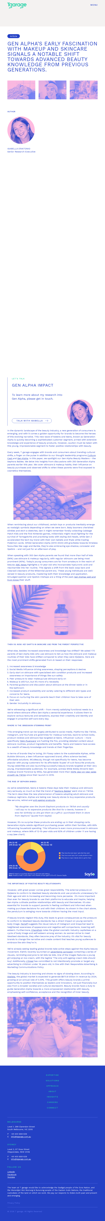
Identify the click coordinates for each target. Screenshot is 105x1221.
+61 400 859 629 (19, 1134)
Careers (52, 1102)
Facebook (11, 1174)
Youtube (11, 1177)
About (52, 1091)
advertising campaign (62, 951)
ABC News (21, 564)
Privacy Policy (13, 1203)
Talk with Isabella (29, 420)
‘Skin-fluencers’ (28, 741)
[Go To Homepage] (17, 5)
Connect (52, 1108)
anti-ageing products (44, 800)
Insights (52, 1097)
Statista (11, 976)
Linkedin (11, 1172)
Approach (52, 1086)
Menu (94, 5)
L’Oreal (29, 961)
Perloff (24, 924)
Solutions (52, 1080)
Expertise (52, 1075)
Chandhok (36, 930)
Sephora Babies (63, 791)
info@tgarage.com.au (21, 1137)
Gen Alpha (22, 458)
